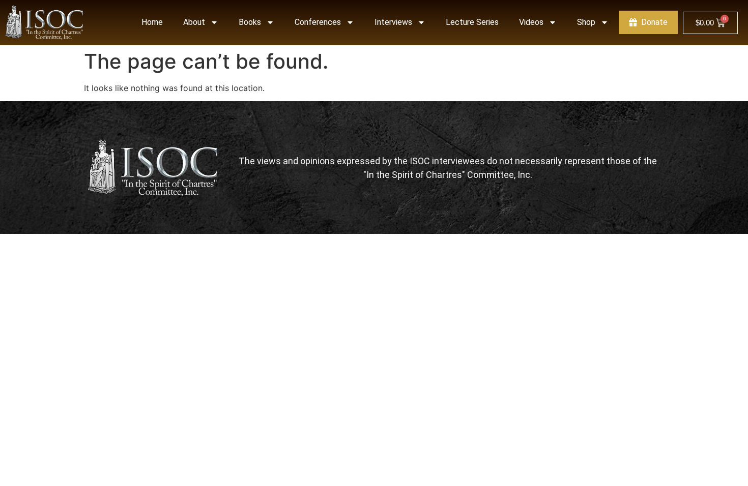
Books (250, 22)
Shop (586, 22)
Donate (654, 22)
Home (152, 22)
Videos (531, 22)
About (194, 22)
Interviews (393, 22)
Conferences (318, 22)
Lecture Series (472, 22)
